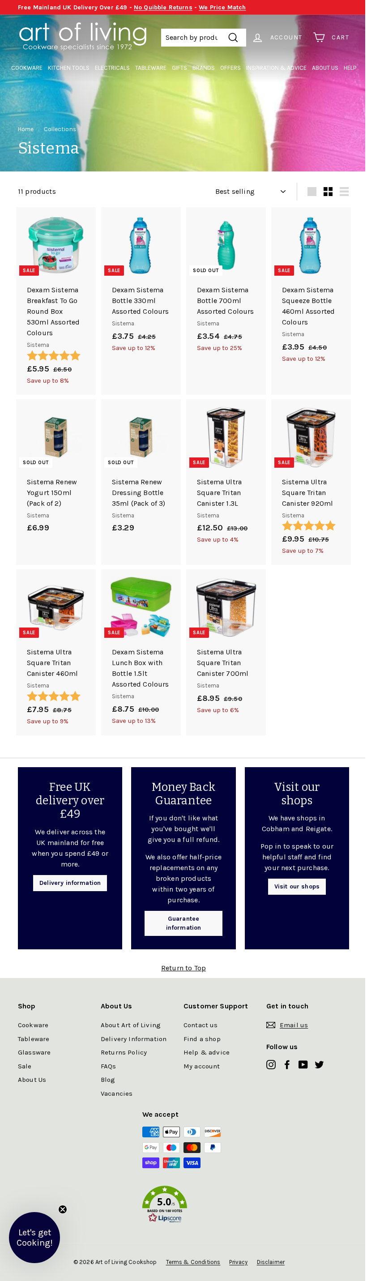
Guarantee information (183, 923)
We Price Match (222, 7)
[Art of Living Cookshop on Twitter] (319, 1064)
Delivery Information (133, 1039)
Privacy (238, 1262)
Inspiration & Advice (276, 67)
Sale (25, 1066)
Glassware (34, 1052)
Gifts (179, 67)
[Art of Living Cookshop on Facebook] (287, 1064)
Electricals (112, 67)
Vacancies (116, 1093)
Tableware (150, 67)
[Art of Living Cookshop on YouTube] (303, 1064)
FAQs (108, 1066)
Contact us (201, 1025)
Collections (60, 129)
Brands (203, 67)
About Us (325, 67)
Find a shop (202, 1039)
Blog (108, 1080)
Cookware (27, 67)
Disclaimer (271, 1262)
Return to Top (183, 968)
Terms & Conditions (193, 1262)
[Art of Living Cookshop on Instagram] (271, 1064)
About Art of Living (131, 1025)
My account (202, 1066)
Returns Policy (124, 1052)
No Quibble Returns (163, 7)
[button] (183, 1206)
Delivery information (70, 883)
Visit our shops (297, 886)
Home (26, 129)
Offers (230, 67)
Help (350, 67)
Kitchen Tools (69, 67)
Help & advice (207, 1052)
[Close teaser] (62, 1209)
